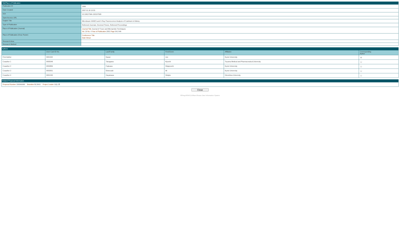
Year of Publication (99, 31)
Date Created (8, 10)
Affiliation (228, 52)
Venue (88, 38)
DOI (4, 14)
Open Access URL (10, 18)
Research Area (8, 41)
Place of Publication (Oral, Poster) (15, 35)
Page (113, 31)
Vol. (83, 31)
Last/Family (110, 52)
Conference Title (88, 35)
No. (89, 31)
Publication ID (8, 6)
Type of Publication (10, 24)
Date (84, 38)
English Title (7, 21)
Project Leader (48, 84)
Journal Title (86, 29)
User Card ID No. (53, 52)
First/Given (169, 52)
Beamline (30, 84)
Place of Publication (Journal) (14, 28)
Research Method (9, 44)
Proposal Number (9, 84)
